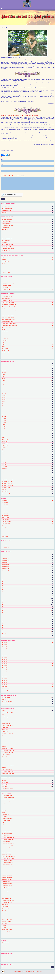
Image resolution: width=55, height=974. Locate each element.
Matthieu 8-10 (27, 437)
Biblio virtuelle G (5, 655)
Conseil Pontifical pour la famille (8, 313)
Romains (27, 451)
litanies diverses (5, 513)
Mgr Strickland (27, 782)
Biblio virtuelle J (5, 661)
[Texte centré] (11, 175)
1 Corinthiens (27, 466)
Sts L (27, 602)
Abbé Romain (27, 786)
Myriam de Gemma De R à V (27, 485)
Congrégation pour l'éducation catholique (9, 306)
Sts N (27, 606)
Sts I (27, 595)
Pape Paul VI (4, 336)
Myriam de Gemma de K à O (27, 481)
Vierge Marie (4, 545)
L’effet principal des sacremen (8, 829)
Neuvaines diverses (6, 517)
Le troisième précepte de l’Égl (7, 841)
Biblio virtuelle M (5, 665)
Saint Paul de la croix (27, 240)
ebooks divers (27, 242)
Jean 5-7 (27, 391)
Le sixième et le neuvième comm (8, 856)
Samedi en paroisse (6, 265)
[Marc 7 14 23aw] (27, 43)
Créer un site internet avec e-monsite (20, 971)
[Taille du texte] (5, 175)
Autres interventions (6, 272)
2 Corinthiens (27, 468)
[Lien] (12, 175)
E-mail (2, 164)
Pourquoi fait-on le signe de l (7, 769)
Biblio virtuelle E (5, 650)
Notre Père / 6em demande (7, 877)
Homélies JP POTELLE (6, 285)
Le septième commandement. (7, 854)
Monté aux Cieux (5, 915)
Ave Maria (4, 873)
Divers (3, 357)
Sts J (27, 598)
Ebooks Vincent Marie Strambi (27, 225)
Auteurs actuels (5, 690)
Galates (27, 378)
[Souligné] (4, 175)
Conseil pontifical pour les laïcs (8, 317)
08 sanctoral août (27, 568)
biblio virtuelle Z (5, 686)
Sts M (27, 604)
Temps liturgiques (5, 547)
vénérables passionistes (27, 210)
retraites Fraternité (5, 261)
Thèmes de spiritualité (27, 493)
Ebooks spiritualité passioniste (27, 236)
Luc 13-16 (27, 418)
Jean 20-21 (27, 399)
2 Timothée (27, 464)
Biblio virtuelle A (5, 642)
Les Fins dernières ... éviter (7, 795)
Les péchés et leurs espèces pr (8, 799)
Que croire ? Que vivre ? (6, 756)
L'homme (4, 925)
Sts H (27, 593)
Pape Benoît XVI (5, 331)
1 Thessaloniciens (27, 474)
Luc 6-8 (27, 412)
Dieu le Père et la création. (7, 929)
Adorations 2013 (5, 508)
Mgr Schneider (27, 784)
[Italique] (3, 175)
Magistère (27, 780)
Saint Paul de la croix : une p (7, 250)
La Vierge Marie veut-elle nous (7, 721)
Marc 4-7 (27, 426)
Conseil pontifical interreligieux (8, 315)
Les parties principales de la (7, 933)
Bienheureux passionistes (27, 208)
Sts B (27, 581)
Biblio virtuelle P (5, 671)
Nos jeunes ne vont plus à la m (8, 765)
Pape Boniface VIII (5, 352)
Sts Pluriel (27, 633)
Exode (27, 376)
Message (2, 173)
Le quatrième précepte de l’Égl (7, 839)
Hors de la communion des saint (8, 900)
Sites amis (4, 949)
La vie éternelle (5, 894)
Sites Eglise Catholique (6, 946)
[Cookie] (2, 971)
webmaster (4, 955)
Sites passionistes (5, 942)
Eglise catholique (5, 906)
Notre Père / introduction (6, 889)
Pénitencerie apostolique (6, 327)
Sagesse (27, 453)
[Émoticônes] (20, 175)
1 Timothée (27, 462)
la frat (3, 257)
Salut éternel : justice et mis (7, 716)
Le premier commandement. (7, 866)
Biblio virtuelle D (5, 648)
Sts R (27, 614)
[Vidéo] (17, 175)
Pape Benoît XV (5, 354)
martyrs (27, 635)
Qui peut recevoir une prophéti (7, 752)
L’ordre (3, 812)
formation (4, 259)
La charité (4, 767)
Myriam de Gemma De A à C (27, 477)
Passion (3, 525)
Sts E (27, 587)
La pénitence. (4, 816)
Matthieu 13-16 (27, 441)
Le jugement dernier (6, 760)
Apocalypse (27, 365)
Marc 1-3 (27, 424)
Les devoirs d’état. (5, 835)
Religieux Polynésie (5, 944)
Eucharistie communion (6, 820)
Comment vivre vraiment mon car (8, 748)
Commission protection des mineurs (9, 323)
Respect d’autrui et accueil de (7, 718)
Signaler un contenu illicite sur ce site (35, 971)
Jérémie (27, 401)
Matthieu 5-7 (27, 435)
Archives (27, 710)
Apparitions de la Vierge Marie (7, 733)
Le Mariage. (4, 810)
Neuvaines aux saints (6, 523)
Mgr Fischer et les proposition (7, 788)
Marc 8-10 (27, 428)
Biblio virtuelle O (5, 669)
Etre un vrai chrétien (6, 935)
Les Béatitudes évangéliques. (7, 803)
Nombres (27, 447)
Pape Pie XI (4, 342)
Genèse (27, 380)
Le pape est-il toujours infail (7, 712)
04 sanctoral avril (27, 560)
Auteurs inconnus (5, 688)
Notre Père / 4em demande (7, 881)
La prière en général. (6, 891)
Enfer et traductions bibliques (7, 725)
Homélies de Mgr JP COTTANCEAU (8, 283)
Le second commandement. (7, 864)
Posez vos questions (6, 957)
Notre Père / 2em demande (7, 885)
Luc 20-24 (27, 422)
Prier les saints (5, 532)
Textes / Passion (27, 229)
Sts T (27, 619)
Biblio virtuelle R (5, 676)
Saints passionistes (27, 206)
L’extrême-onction (5, 814)
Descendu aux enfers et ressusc (8, 917)
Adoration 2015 (5, 511)
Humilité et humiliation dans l (7, 763)
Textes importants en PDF (7, 296)
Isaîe (27, 384)
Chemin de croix (5, 527)
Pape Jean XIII (5, 338)
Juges (27, 405)
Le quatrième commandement (7, 860)
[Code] (18, 175)
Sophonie (27, 458)
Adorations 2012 (5, 506)
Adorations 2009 (5, 500)
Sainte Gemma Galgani (27, 246)
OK (52, 966)
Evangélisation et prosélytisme (8, 773)
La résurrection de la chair (7, 896)
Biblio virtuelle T (5, 680)
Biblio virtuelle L (5, 663)
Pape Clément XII (5, 350)
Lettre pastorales (5, 287)
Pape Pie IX (4, 346)
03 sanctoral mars (27, 558)
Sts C (27, 583)
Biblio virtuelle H (5, 657)
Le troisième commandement (7, 862)
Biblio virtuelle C (5, 646)
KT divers (27, 489)
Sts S (27, 616)
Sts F (27, 589)
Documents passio (27, 233)
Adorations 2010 (5, 502)
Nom (1, 159)
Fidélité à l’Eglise (5, 731)
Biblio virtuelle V (5, 682)
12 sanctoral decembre (27, 577)
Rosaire (3, 534)
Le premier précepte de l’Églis (7, 845)
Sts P (27, 610)
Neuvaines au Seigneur (6, 521)
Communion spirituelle (6, 723)
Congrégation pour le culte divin (8, 302)
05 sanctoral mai (27, 562)
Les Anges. (4, 927)
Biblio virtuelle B (5, 644)
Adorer (3, 739)
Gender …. (4, 746)
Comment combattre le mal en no (8, 758)
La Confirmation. (5, 822)
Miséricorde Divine (5, 270)
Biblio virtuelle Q (5, 674)
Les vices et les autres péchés (8, 797)
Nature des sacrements (6, 831)
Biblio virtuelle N (5, 667)
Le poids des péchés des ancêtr (8, 750)
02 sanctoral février (27, 556)
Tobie (27, 460)
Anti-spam (3, 191)
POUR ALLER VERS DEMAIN (27, 701)
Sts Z (27, 631)
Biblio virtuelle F (5, 653)
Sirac (27, 456)
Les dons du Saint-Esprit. (6, 805)
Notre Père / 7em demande (7, 875)
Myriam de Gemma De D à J (27, 479)
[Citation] (9, 175)
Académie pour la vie (6, 298)
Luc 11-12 (27, 416)
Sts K (27, 600)
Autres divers (27, 212)
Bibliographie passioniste (27, 219)
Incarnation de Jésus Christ (7, 921)
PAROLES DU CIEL (27, 699)
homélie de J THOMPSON (7, 278)
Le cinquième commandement (8, 858)
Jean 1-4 (27, 389)
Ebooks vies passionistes (27, 238)
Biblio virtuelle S (5, 678)
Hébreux (27, 382)
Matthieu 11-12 (27, 439)
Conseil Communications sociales (8, 319)
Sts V (27, 623)
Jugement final (5, 912)
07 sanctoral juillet (27, 566)
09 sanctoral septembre (27, 570)
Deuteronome (27, 368)
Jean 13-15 (27, 395)
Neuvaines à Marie (5, 519)
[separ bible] (27, 73)
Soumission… (4, 737)
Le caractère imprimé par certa (8, 826)
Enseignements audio (27, 487)
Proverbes (27, 449)
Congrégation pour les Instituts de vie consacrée (11, 310)
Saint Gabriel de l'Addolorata (27, 244)
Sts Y (27, 629)
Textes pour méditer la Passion (27, 248)
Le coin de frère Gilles (6, 289)
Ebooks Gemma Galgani (27, 221)
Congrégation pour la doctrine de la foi (9, 304)
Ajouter (2, 198)
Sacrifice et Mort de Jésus (7, 919)
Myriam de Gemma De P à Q (27, 483)
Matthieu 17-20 (27, 443)
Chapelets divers (5, 536)
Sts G (27, 591)
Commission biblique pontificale (8, 321)
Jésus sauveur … (5, 735)
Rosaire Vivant (5, 267)
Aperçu (23, 175)
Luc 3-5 (27, 409)
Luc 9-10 (27, 414)
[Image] (15, 175)
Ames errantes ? (5, 729)
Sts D (27, 585)
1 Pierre (27, 472)
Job (27, 403)
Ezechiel (27, 374)
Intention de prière (5, 960)
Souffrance (4, 744)
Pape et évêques (5, 904)
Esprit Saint (4, 910)
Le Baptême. (4, 824)
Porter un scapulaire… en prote (8, 714)
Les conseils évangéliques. (7, 833)
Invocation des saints (6, 870)
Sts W (27, 625)
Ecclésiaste (27, 370)
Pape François (5, 329)
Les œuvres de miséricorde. (7, 801)
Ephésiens (27, 372)
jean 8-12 (27, 393)
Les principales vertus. (6, 808)
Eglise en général (5, 908)
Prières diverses (5, 529)
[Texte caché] (14, 175)
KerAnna (27, 231)
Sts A (27, 579)
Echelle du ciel (27, 491)
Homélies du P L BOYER (6, 281)
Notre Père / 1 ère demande (7, 887)
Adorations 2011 (5, 504)
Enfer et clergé (5, 727)
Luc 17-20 (27, 420)
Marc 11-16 (27, 430)
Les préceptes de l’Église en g (7, 847)
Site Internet (3, 169)
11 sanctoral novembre (27, 574)
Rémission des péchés (6, 898)
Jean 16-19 (27, 397)
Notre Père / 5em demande (7, 879)
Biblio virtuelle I (5, 659)
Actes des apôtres (27, 363)
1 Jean (27, 470)
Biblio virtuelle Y (5, 684)
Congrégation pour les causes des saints (10, 308)
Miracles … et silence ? (6, 754)
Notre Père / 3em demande (7, 883)
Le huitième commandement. (7, 852)
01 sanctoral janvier (27, 554)
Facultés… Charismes (6, 742)
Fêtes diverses (5, 543)
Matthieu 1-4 (27, 432)
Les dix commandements (7, 868)
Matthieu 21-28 (27, 445)
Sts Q (27, 612)
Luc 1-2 (27, 407)
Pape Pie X (4, 344)
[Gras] (1, 175)
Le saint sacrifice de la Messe (7, 818)
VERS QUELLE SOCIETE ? (27, 703)
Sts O (27, 608)
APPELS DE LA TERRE (27, 697)
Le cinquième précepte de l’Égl (8, 837)
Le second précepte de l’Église (8, 843)
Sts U (27, 621)
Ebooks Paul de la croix (27, 223)
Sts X (27, 627)
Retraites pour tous (5, 263)
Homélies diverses (27, 227)
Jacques (27, 386)
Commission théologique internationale (9, 325)
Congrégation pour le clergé (7, 300)
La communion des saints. (7, 902)
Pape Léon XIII (5, 348)
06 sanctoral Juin (27, 564)
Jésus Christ (4, 923)
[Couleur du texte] (7, 175)
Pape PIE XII (4, 340)
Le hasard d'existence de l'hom (8, 771)
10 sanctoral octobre (27, 572)
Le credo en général (6, 931)
